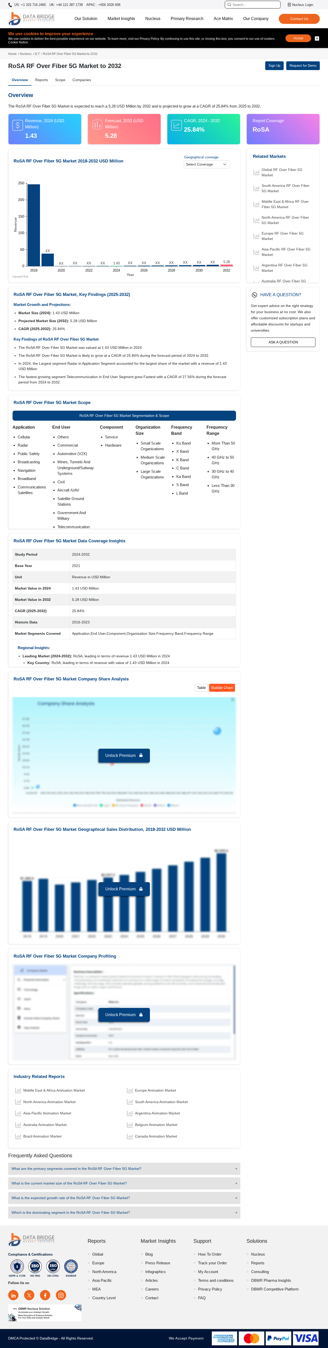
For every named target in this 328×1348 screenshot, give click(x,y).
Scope (60, 80)
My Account (208, 1271)
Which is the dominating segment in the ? (71, 1212)
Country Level (104, 1298)
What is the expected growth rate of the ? (71, 1198)
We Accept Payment (187, 1338)
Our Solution (86, 18)
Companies (82, 80)
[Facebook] (45, 1295)
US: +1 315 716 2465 (29, 5)
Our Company (256, 18)
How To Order (209, 1254)
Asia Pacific (102, 1280)
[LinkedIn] (13, 1295)
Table (201, 688)
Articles (151, 1280)
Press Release (157, 1263)
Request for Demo (303, 66)
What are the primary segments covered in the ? (76, 1169)
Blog (149, 1254)
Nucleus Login (302, 5)
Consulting (260, 1271)
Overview (20, 80)
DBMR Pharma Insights (271, 1280)
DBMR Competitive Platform (275, 1289)
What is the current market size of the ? (69, 1183)
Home (12, 54)
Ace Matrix (223, 18)
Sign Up (274, 66)
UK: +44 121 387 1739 (66, 4)
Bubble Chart (222, 688)
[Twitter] (29, 1295)
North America (104, 1271)
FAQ (202, 1298)
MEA (96, 1289)
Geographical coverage (201, 157)
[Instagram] (61, 1295)
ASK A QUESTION (283, 342)
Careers (152, 1289)
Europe (98, 1263)
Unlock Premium (121, 755)
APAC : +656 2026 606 (103, 4)
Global (97, 1254)
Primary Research (187, 18)
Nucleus (152, 18)
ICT (37, 54)
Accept (298, 38)
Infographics (155, 1271)
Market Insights (121, 18)
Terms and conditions (216, 1280)
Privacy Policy (210, 1289)
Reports (41, 80)
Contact (151, 1298)
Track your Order (212, 1263)
